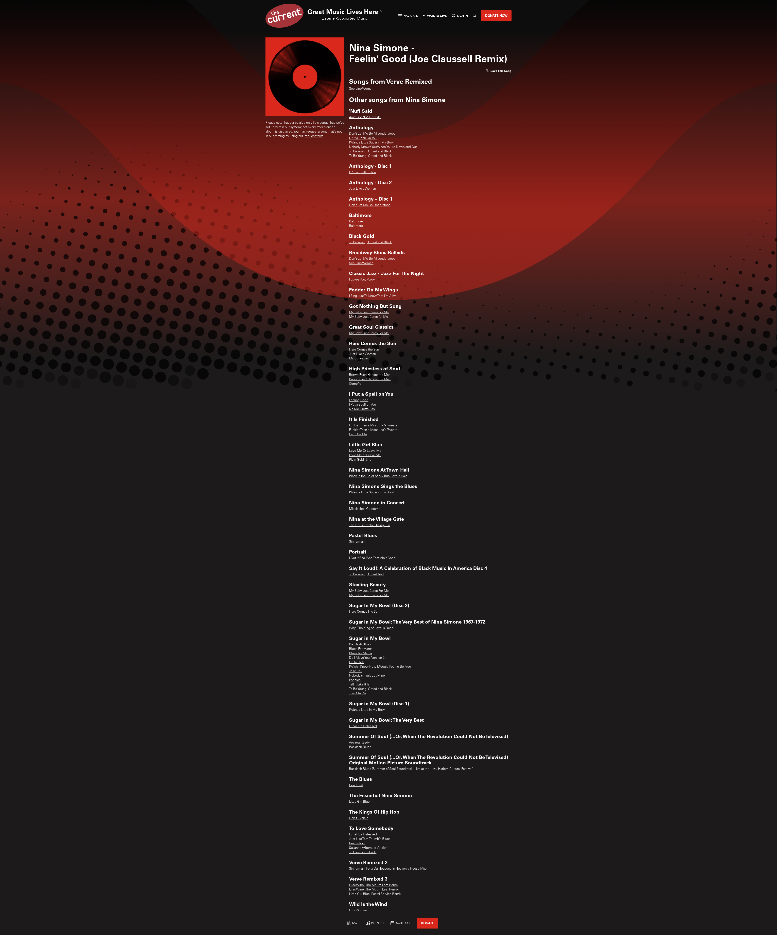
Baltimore (356, 221)
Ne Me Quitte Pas (362, 409)
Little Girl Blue (359, 801)
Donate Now (496, 15)
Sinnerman (357, 541)
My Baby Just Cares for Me (368, 317)
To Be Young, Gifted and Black (370, 151)
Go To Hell (356, 662)
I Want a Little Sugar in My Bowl (371, 142)
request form (314, 136)
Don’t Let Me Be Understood (370, 205)
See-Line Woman (361, 88)
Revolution (357, 843)
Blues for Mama (360, 653)
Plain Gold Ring (360, 459)
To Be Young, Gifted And (366, 574)
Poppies (355, 680)
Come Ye (355, 384)
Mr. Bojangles (359, 358)
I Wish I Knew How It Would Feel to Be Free (380, 666)
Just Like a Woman (362, 188)
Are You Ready (359, 742)
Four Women (358, 910)
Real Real (356, 785)
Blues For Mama (361, 649)
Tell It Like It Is (359, 684)
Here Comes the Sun (364, 349)
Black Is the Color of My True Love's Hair (378, 476)
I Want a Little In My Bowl (367, 710)
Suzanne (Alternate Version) (368, 848)
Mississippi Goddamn (364, 509)
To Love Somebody (362, 852)
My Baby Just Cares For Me (369, 312)
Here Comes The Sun (364, 611)
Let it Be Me (358, 434)
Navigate (410, 16)
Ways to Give (437, 16)
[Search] (474, 15)
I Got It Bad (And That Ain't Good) (372, 558)
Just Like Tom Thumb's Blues (370, 839)
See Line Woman (361, 263)
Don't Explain (358, 818)
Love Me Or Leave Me (365, 451)
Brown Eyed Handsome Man (370, 375)
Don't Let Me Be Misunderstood (372, 133)
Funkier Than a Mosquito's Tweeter (373, 425)
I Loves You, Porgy (362, 279)
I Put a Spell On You (363, 138)
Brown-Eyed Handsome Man (370, 379)
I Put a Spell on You (362, 172)
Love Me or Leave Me (365, 455)
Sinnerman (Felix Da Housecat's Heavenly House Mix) (388, 868)
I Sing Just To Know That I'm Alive (373, 296)
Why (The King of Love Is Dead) (371, 628)
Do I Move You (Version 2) (367, 658)
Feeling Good (358, 400)
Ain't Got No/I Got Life (365, 117)
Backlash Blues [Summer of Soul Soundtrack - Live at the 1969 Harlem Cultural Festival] (411, 769)
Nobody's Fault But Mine (367, 675)
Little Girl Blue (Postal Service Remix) (375, 894)
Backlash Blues (360, 644)
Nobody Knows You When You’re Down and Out (383, 147)
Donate (427, 923)
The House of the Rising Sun (369, 525)
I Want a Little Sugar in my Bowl (371, 492)
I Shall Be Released (363, 726)
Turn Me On (357, 693)
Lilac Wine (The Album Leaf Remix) (374, 885)
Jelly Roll (355, 671)
